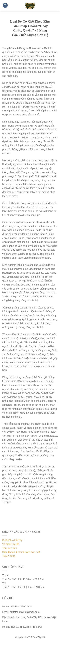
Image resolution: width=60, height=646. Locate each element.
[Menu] (5, 5)
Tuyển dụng (8, 556)
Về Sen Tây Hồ (10, 544)
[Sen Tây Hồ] (30, 5)
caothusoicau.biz (17, 644)
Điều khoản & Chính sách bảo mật (21, 552)
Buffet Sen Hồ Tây (12, 540)
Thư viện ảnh (9, 548)
